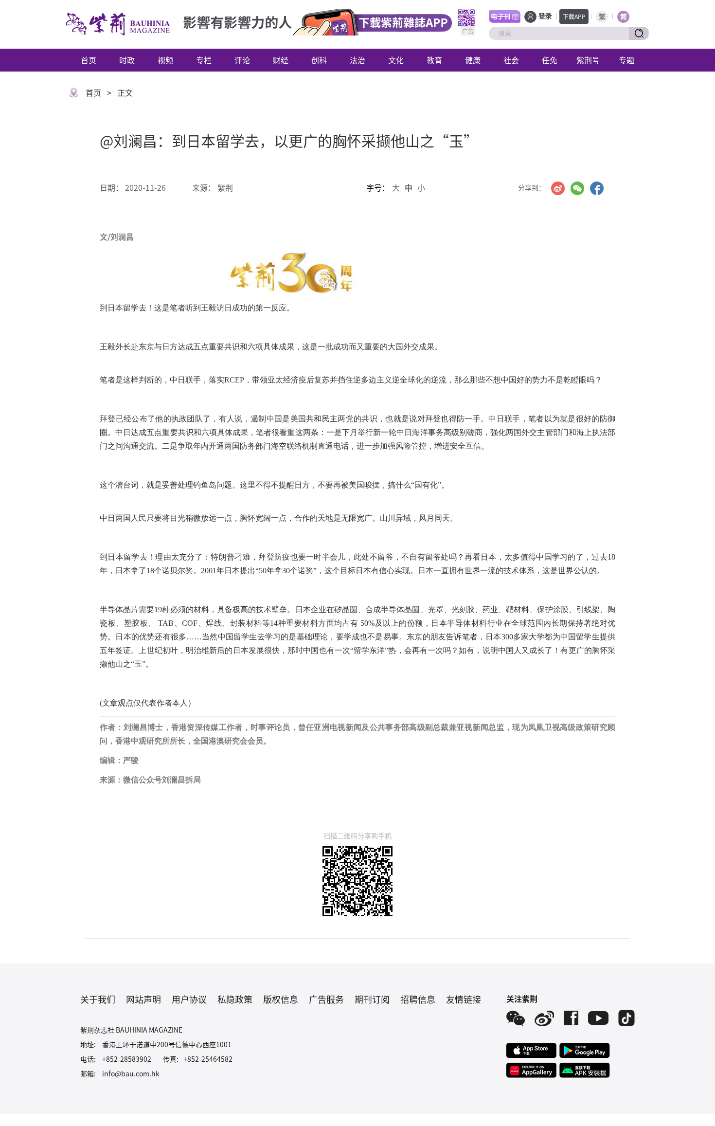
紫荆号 (588, 60)
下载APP (574, 16)
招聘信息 (417, 999)
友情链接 (463, 999)
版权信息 (280, 999)
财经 (280, 60)
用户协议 (189, 999)
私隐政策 (234, 999)
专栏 (204, 60)
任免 (549, 60)
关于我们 (97, 999)
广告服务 (326, 999)
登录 (545, 16)
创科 (319, 60)
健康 (473, 60)
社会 (511, 60)
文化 (396, 60)
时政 (127, 60)
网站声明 (143, 999)
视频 (165, 60)
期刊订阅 (372, 999)
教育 (434, 60)
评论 (242, 60)
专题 (626, 60)
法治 (357, 60)
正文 (125, 92)
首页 (88, 60)
